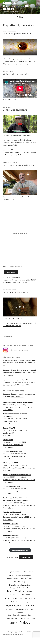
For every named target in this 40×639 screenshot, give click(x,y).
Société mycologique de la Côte (19, 615)
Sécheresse (24, 618)
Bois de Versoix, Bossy (11, 491)
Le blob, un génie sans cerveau (17, 33)
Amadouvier (28, 572)
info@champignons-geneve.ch (13, 634)
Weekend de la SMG (10, 463)
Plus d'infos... (8, 410)
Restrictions (20, 612)
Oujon (33, 609)
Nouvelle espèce (22, 609)
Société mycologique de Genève (16, 6)
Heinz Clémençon (14, 595)
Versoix (13, 622)
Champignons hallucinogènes (20, 585)
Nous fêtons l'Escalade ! (12, 512)
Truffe (33, 618)
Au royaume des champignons (23, 575)
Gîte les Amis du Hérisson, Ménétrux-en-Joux (19, 468)
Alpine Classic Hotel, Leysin (13, 445)
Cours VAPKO (8, 440)
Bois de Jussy (19, 582)
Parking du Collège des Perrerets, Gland (17, 407)
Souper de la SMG (11, 618)
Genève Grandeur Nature (15, 110)
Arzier (11, 575)
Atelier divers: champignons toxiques (17, 475)
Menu (21, 17)
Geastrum (29, 591)
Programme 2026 (12, 557)
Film (28, 588)
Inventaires (26, 595)
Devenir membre (17, 396)
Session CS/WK (9, 428)
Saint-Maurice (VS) (10, 421)
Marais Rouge (24, 602)
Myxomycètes (13, 605)
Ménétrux (28, 605)
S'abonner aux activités (20, 550)
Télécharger (11, 272)
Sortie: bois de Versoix (11, 486)
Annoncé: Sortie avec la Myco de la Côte (18, 402)
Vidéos (25, 622)
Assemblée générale (10, 524)
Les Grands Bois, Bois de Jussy (14, 456)
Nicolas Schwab (9, 609)
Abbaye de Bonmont (13, 572)
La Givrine (15, 602)
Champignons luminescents (17, 588)
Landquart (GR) (8, 433)
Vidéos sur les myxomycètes (16, 74)
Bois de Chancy (26, 578)
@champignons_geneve (19, 350)
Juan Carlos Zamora (30, 598)
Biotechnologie (12, 578)
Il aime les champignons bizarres (18, 165)
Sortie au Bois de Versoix (12, 451)
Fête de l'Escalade (16, 591)
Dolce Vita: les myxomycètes (16, 292)
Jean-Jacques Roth (13, 598)
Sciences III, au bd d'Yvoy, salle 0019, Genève (19, 480)
